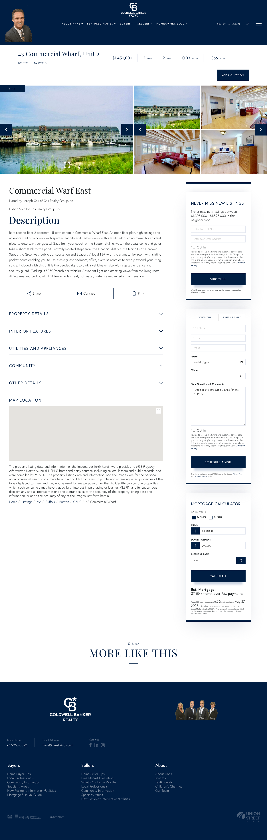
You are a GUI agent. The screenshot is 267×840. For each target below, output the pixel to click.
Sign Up (221, 24)
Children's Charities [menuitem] (168, 786)
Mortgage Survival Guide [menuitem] (24, 795)
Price (194, 525)
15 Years (217, 516)
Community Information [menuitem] (23, 782)
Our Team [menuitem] (162, 790)
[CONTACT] (233, 75)
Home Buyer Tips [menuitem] (19, 774)
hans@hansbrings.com (58, 745)
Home (13, 502)
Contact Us (204, 317)
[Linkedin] (96, 745)
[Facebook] (90, 745)
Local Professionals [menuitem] (20, 778)
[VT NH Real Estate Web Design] (248, 817)
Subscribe (218, 279)
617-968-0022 (17, 745)
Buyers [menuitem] (125, 24)
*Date (194, 356)
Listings (27, 502)
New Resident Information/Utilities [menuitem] (31, 790)
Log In (236, 24)
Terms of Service (200, 476)
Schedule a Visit (232, 317)
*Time (194, 370)
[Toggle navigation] (259, 23)
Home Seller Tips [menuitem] (93, 774)
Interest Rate (200, 554)
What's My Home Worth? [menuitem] (98, 782)
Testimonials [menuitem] (163, 782)
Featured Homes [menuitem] (100, 24)
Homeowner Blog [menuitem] (170, 24)
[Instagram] (103, 745)
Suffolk (50, 502)
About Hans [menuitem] (71, 24)
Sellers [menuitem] (143, 24)
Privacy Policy (238, 474)
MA (39, 502)
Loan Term (198, 512)
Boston (64, 502)
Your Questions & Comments (207, 384)
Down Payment (201, 539)
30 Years (201, 516)
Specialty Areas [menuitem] (18, 786)
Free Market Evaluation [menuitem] (97, 778)
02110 (77, 502)
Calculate (218, 576)
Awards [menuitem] (160, 778)
